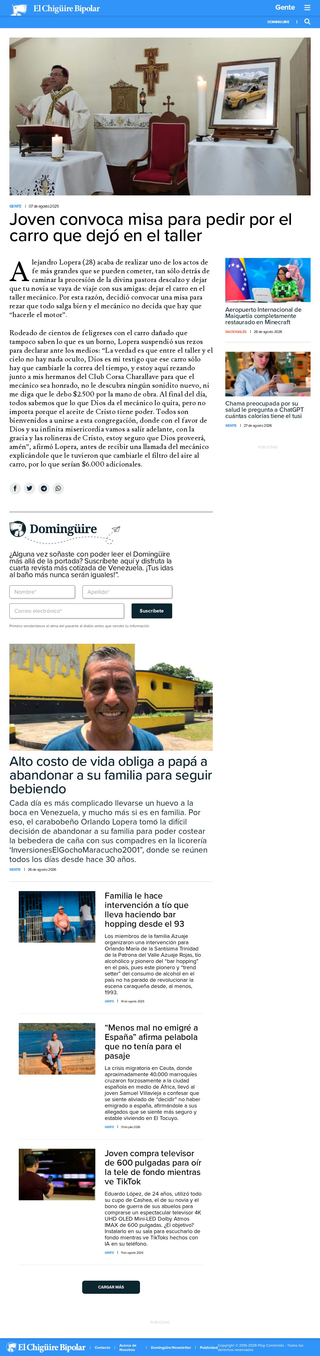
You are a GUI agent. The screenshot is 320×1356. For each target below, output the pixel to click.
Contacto (102, 1347)
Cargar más (111, 1287)
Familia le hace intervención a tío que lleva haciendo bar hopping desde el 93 (146, 909)
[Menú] (307, 8)
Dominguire (278, 22)
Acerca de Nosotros (128, 1347)
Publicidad (209, 1347)
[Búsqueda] (307, 22)
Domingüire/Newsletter (171, 1347)
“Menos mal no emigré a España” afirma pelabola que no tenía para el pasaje (151, 1041)
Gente (285, 7)
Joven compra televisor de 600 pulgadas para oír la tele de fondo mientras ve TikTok (153, 1167)
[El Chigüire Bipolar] (54, 10)
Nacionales (235, 332)
